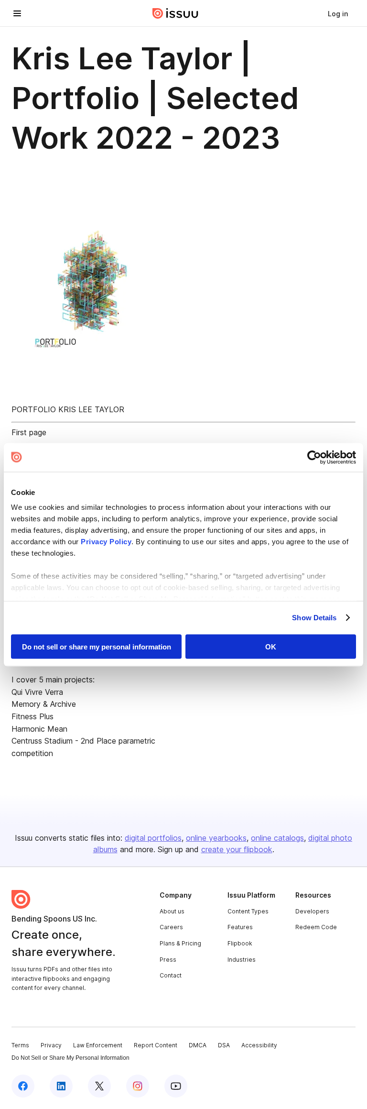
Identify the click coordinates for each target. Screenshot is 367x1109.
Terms (20, 1045)
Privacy (51, 1045)
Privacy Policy (106, 542)
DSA (224, 1045)
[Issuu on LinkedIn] (61, 1086)
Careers (171, 927)
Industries (241, 959)
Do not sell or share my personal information (96, 646)
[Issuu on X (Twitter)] (99, 1086)
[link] (338, 13)
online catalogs (277, 838)
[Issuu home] (175, 13)
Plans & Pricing (180, 943)
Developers (312, 911)
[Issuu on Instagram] (137, 1086)
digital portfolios (153, 838)
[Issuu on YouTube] (175, 1086)
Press (168, 959)
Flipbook (239, 943)
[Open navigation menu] (17, 13)
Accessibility (259, 1045)
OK (270, 646)
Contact (171, 975)
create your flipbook (236, 849)
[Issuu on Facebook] (22, 1086)
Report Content (155, 1045)
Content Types (248, 911)
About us (172, 911)
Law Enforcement (97, 1045)
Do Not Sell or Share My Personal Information (70, 1057)
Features (240, 927)
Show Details (314, 618)
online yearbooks (216, 838)
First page (28, 432)
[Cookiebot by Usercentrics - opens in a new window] (314, 457)
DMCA (197, 1045)
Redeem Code (316, 927)
